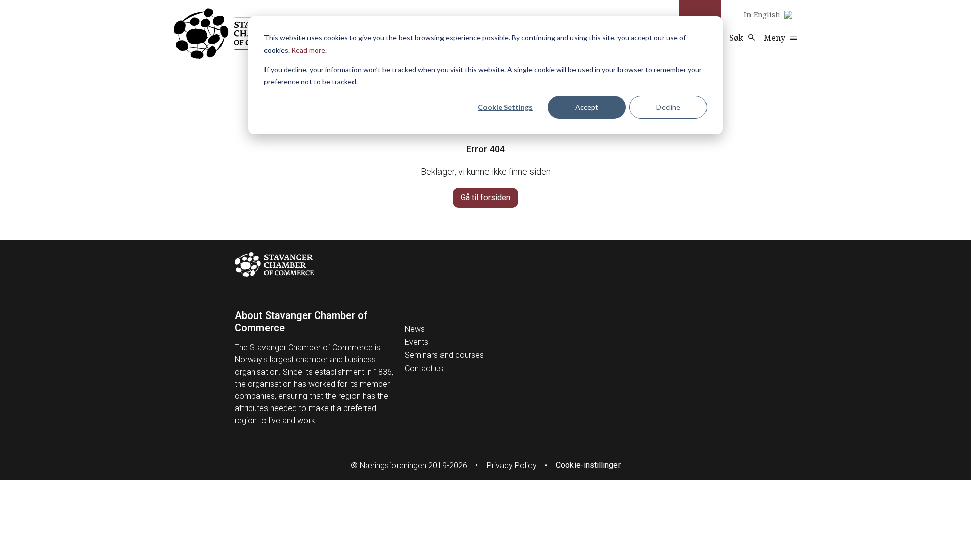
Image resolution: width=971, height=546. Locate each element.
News (415, 329)
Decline (668, 107)
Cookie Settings (505, 107)
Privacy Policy (512, 465)
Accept (586, 107)
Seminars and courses (444, 355)
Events (416, 342)
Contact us (424, 368)
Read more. (309, 50)
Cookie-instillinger (588, 465)
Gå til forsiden (485, 197)
